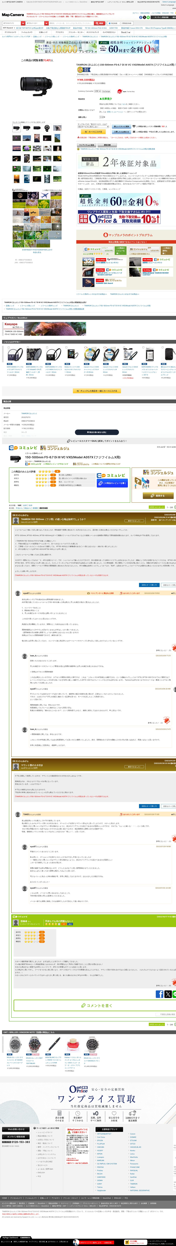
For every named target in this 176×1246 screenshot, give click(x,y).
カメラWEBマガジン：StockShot (37, 1206)
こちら (123, 104)
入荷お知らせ (63, 1242)
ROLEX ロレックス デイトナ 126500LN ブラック (92, 1060)
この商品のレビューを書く (114, 483)
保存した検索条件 (21, 1242)
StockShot (107, 1198)
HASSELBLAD (135, 1147)
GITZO (132, 1144)
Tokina (99, 1187)
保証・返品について (45, 1143)
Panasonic (134, 1164)
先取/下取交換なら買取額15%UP (58, 28)
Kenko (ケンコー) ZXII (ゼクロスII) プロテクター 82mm (73, 369)
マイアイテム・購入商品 (38, 1242)
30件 (25, 505)
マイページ (64, 1203)
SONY (99, 1184)
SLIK (132, 1180)
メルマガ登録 (155, 13)
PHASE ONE (135, 1167)
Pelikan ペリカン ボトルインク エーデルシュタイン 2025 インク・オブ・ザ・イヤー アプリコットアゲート (73, 1063)
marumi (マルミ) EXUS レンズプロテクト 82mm (130, 369)
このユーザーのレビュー (30, 924)
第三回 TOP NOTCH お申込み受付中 (29, 28)
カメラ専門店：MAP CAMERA (12, 1206)
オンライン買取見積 (9, 1203)
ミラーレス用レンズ (52, 37)
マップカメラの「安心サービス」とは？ (92, 124)
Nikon (132, 1160)
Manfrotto (134, 1157)
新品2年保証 (77, 28)
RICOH (99, 1174)
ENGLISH (165, 13)
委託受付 (22, 1203)
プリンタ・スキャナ (70, 1198)
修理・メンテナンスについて (48, 1147)
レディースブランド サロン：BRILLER (83, 1206)
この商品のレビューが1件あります (55, 464)
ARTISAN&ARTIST (104, 1134)
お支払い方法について (46, 1140)
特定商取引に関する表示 (129, 1203)
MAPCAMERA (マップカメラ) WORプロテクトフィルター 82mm (53, 369)
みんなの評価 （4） (96, 254)
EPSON (100, 1140)
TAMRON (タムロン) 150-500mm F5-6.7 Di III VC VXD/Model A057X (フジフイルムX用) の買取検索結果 (45, 309)
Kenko (132, 1150)
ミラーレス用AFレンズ (70, 37)
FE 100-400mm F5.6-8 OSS (96, 28)
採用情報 (153, 1203)
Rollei (132, 1174)
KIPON (99, 1154)
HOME (4, 1198)
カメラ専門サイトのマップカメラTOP (16, 37)
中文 (172, 13)
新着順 (35, 508)
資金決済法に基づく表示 (109, 1203)
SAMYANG (101, 1177)
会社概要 (144, 1203)
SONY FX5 (113, 28)
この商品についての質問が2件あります (106, 464)
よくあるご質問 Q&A (45, 1169)
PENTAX (100, 1167)
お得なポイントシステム (47, 1154)
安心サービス (43, 1165)
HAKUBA (100, 1147)
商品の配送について (45, 1136)
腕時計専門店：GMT (59, 1206)
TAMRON (133, 1184)
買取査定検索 (126, 23)
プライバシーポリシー (90, 1203)
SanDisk (133, 1177)
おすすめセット (53, 1242)
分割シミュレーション (115, 112)
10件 (19, 505)
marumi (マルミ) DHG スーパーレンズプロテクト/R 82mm (91, 369)
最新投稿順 (43, 508)
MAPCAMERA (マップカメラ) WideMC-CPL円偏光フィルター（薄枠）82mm (34, 371)
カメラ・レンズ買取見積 (90, 1198)
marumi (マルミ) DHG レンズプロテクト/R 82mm (110, 369)
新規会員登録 (145, 13)
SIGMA (100, 1180)
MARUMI (100, 1160)
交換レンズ (37, 37)
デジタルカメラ (16, 1198)
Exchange (106, 91)
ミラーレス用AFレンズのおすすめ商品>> (91, 294)
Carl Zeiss (101, 1137)
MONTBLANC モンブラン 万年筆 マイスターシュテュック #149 (53, 1060)
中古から (19, 508)
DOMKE (133, 1137)
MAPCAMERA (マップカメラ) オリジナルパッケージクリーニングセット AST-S (150, 371)
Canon (132, 1134)
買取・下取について (45, 1151)
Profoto (100, 1170)
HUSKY (100, 1150)
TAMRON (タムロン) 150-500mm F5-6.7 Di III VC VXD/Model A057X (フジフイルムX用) (134, 37)
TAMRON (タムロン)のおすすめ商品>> (124, 294)
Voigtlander (101, 1190)
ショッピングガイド (45, 1132)
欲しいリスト (6, 1242)
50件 (30, 505)
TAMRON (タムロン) (90, 37)
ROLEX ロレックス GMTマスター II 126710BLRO (34, 1060)
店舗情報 (31, 1203)
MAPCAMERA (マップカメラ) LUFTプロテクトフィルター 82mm (15, 369)
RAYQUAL (134, 1170)
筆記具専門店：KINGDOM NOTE (110, 1206)
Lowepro (100, 1157)
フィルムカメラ (31, 1198)
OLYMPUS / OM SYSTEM (107, 1164)
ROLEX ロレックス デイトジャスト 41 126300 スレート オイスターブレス (15, 1061)
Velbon (132, 1187)
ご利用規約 (75, 1203)
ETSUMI (133, 1140)
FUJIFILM (101, 1144)
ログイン (136, 13)
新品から (27, 508)
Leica (132, 1154)
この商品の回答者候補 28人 (139, 254)
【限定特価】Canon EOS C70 (131, 28)
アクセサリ (56, 1198)
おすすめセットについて (47, 1158)
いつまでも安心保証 (45, 1161)
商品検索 (114, 23)
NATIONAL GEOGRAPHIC (140, 1190)
